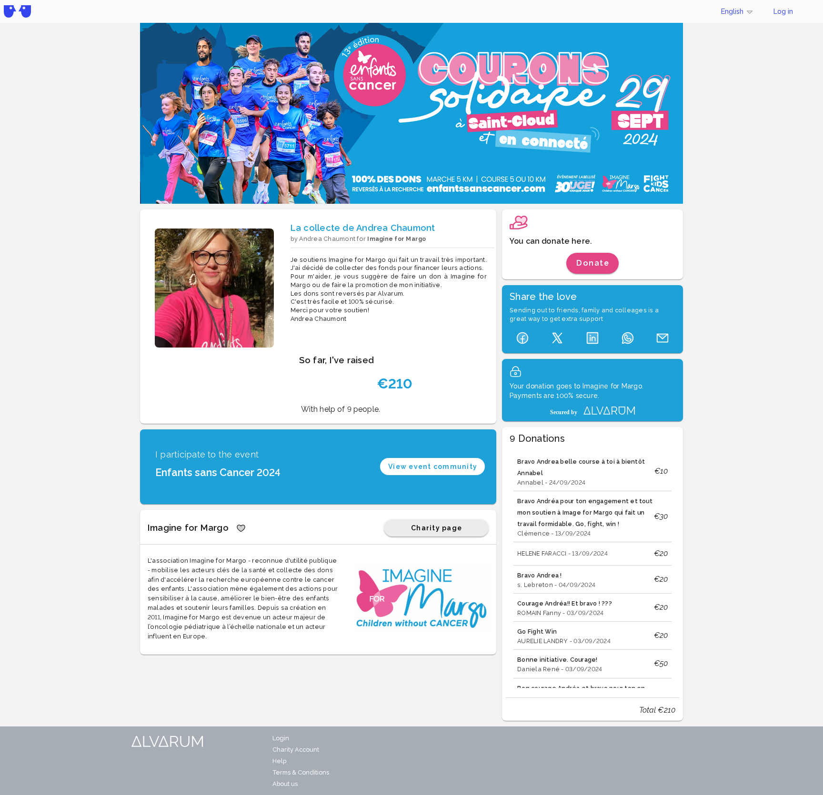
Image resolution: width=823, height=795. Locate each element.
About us (285, 783)
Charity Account (295, 749)
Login (280, 738)
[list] (592, 569)
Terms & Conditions (300, 772)
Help (279, 761)
